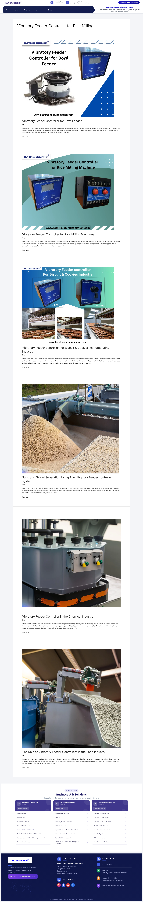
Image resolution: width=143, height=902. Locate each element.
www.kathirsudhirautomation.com (113, 885)
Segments (17, 10)
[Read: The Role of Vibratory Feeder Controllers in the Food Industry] (71, 698)
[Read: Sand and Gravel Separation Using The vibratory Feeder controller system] (70, 429)
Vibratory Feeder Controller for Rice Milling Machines (58, 234)
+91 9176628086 (59, 3)
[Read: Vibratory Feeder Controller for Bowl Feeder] (68, 78)
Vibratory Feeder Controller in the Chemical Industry (57, 616)
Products (27, 10)
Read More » (26, 137)
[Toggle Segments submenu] (21, 10)
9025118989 (112, 878)
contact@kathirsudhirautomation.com (80, 3)
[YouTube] (68, 885)
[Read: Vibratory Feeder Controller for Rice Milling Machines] (68, 192)
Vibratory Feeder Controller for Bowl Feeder (52, 121)
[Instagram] (59, 885)
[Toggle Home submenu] (10, 10)
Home (8, 10)
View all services (22, 808)
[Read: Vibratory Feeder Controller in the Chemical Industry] (71, 563)
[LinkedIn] (73, 885)
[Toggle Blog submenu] (37, 10)
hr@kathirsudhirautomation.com (112, 880)
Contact (43, 10)
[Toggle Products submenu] (31, 10)
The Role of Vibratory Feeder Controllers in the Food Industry (63, 752)
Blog (35, 10)
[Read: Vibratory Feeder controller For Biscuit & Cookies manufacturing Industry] (68, 305)
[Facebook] (63, 885)
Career (50, 10)
